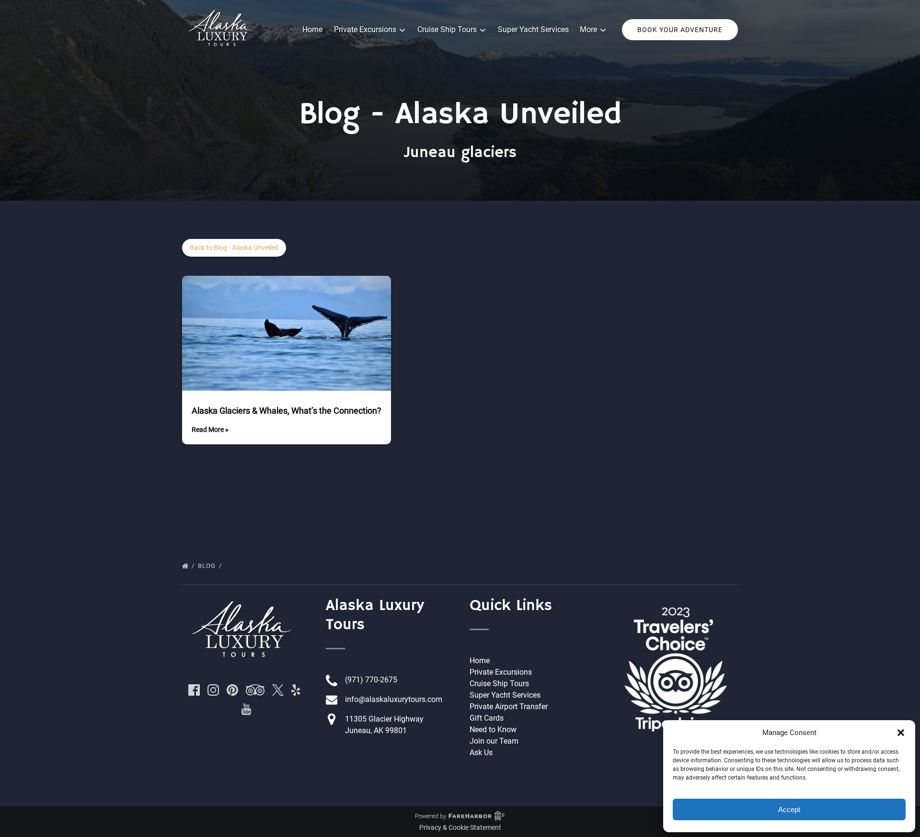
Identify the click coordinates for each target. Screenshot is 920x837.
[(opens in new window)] (675, 601)
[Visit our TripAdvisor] (255, 690)
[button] (901, 732)
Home (312, 29)
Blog (208, 565)
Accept (789, 809)
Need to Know (493, 729)
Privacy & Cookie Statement (460, 827)
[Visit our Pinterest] (232, 690)
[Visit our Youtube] (246, 709)
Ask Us (481, 752)
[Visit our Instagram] (213, 690)
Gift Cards (487, 718)
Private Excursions (501, 672)
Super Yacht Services (533, 29)
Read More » (210, 429)
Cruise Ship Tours (499, 683)
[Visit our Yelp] (295, 690)
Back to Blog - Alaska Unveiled (234, 247)
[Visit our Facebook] (194, 690)
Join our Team (494, 741)
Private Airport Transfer (509, 706)
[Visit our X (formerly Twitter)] (278, 690)
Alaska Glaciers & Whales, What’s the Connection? (286, 411)
